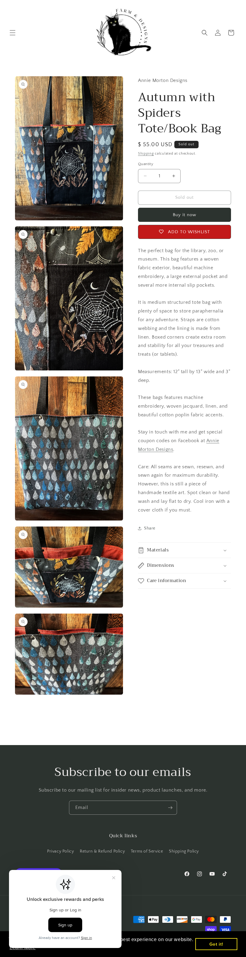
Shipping (146, 153)
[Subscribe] (170, 808)
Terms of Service (147, 851)
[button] (12, 32)
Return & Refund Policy (102, 851)
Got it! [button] (216, 944)
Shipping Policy (184, 851)
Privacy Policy (60, 851)
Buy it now (184, 214)
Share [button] (149, 528)
